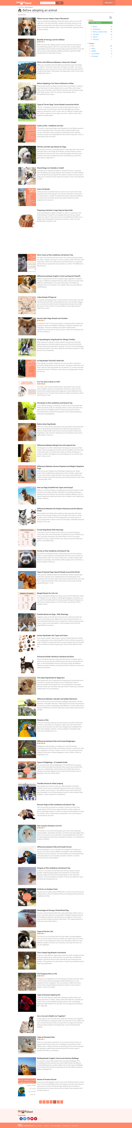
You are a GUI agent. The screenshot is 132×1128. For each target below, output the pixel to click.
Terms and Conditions (56, 1125)
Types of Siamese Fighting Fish (48, 995)
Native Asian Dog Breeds (46, 424)
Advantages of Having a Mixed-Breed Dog (53, 910)
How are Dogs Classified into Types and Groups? (55, 488)
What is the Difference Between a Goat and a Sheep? (56, 62)
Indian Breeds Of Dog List (46, 297)
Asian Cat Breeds (43, 189)
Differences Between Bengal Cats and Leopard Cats (56, 445)
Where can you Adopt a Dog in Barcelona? (53, 19)
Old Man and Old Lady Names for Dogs (51, 147)
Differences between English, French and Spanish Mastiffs (58, 276)
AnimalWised (21, 7)
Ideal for (95, 37)
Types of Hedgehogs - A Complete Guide (52, 762)
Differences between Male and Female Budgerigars (56, 741)
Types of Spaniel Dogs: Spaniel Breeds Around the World (58, 572)
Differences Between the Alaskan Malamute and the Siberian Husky (60, 510)
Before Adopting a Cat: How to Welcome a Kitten (55, 83)
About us (40, 1125)
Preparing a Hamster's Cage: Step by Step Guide (55, 210)
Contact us (46, 1125)
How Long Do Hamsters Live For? (49, 826)
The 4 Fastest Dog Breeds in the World (51, 953)
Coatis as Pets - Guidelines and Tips (50, 126)
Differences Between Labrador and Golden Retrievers (57, 699)
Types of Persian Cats (45, 931)
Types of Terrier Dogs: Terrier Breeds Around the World (58, 105)
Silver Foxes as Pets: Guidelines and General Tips (55, 255)
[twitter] (24, 1118)
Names (95, 26)
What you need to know (100, 32)
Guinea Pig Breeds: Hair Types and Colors (52, 635)
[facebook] (21, 1118)
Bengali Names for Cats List (47, 593)
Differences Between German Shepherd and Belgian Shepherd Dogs (60, 467)
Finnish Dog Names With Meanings (50, 530)
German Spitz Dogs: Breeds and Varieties (52, 318)
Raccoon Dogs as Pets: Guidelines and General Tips (56, 805)
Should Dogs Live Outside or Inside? (50, 168)
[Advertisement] (52, 241)
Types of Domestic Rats (46, 1037)
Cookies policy (74, 1125)
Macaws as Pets (43, 720)
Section (91, 20)
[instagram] (28, 1118)
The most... (96, 34)
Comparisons (97, 29)
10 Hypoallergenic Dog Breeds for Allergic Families (56, 340)
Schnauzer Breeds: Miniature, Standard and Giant (55, 657)
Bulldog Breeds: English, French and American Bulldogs (58, 1058)
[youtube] (32, 1118)
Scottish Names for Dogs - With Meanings (52, 614)
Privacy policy (66, 1125)
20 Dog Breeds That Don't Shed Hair (50, 361)
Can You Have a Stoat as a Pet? (48, 382)
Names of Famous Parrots (46, 1079)
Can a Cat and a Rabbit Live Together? (51, 1016)
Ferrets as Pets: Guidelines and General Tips (53, 551)
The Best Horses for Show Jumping (50, 783)
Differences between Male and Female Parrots (54, 847)
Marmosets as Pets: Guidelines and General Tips (54, 403)
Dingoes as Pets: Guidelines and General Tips (53, 868)
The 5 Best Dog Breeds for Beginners (51, 678)
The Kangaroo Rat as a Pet (47, 974)
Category (91, 43)
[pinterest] (35, 1118)
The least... (96, 39)
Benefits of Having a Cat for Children (51, 40)
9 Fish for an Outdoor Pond (47, 889)
